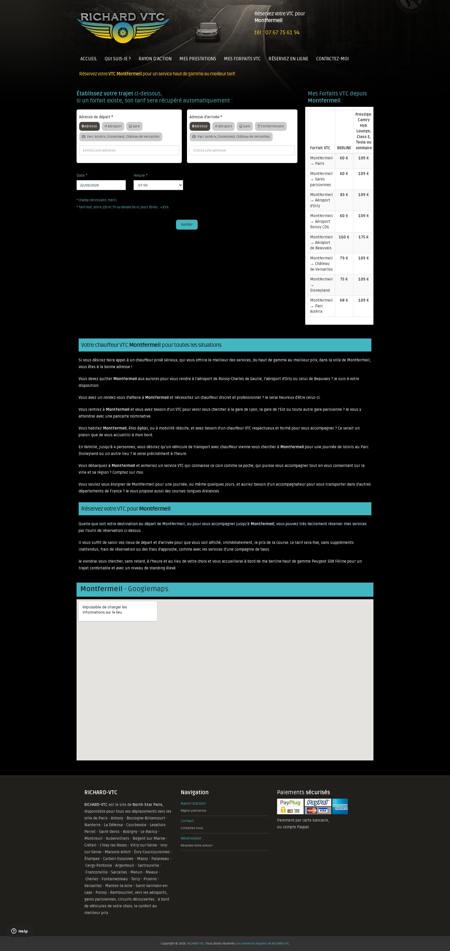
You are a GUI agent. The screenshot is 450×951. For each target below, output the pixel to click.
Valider (187, 224)
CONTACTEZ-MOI (332, 59)
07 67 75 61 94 (282, 32)
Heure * (141, 175)
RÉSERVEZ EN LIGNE (288, 59)
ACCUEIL (88, 59)
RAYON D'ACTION (155, 59)
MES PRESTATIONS (197, 59)
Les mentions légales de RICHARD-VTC (262, 944)
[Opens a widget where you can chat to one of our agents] (19, 931)
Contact (187, 821)
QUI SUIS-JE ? (118, 59)
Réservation (191, 838)
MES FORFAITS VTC (242, 59)
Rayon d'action (193, 803)
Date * (82, 175)
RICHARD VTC (195, 944)
